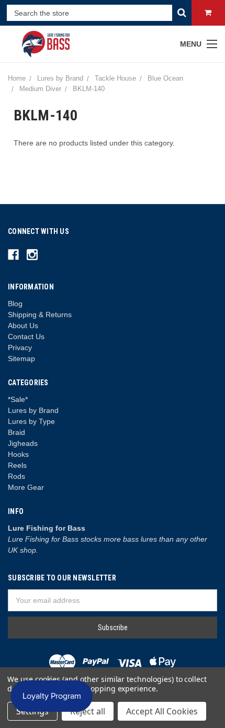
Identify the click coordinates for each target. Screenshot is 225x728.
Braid (16, 432)
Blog (15, 303)
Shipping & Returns (40, 314)
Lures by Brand (33, 410)
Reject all (87, 711)
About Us (23, 325)
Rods (16, 476)
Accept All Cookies (162, 711)
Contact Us (26, 336)
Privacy (20, 347)
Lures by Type (31, 421)
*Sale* (18, 399)
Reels (17, 465)
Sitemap (21, 358)
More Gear (26, 487)
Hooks (18, 454)
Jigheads (23, 443)
